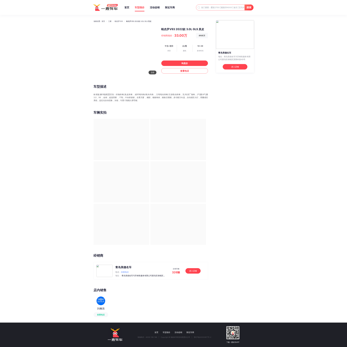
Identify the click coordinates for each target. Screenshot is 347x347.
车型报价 (139, 7)
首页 (126, 7)
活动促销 (155, 7)
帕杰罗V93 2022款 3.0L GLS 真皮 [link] (138, 21)
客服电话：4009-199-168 (147, 337)
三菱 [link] (109, 21)
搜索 (249, 7)
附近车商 (170, 7)
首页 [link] (103, 21)
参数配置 (202, 35)
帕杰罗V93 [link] (119, 21)
